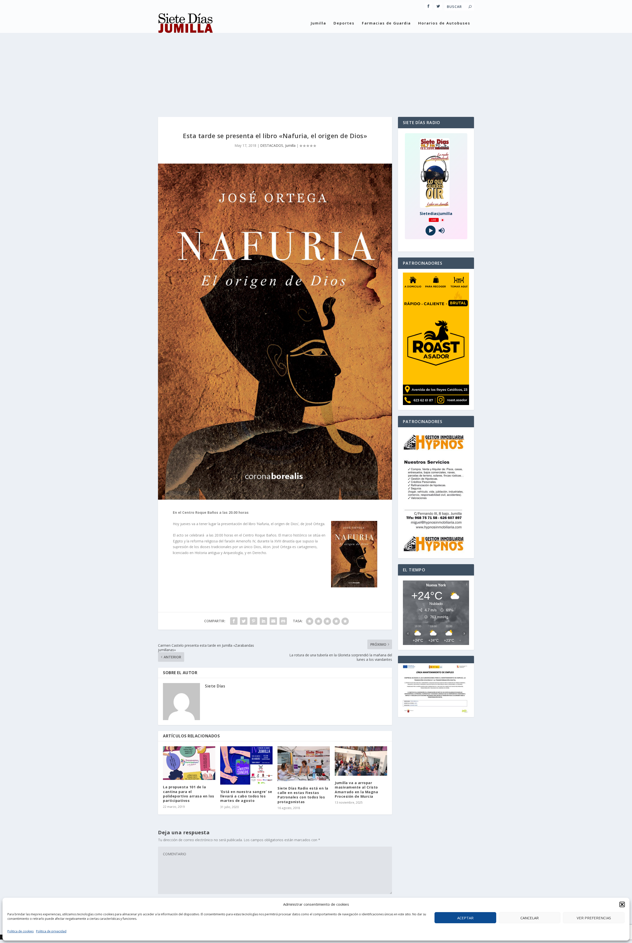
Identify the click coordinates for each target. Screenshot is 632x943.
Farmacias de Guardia (386, 23)
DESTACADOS (271, 145)
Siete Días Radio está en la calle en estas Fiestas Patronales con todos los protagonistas (302, 795)
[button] (622, 904)
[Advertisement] (316, 70)
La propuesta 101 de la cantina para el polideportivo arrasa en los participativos (188, 794)
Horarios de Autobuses (444, 23)
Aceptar (465, 917)
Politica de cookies (20, 931)
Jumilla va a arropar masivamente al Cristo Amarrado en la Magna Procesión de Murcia (356, 789)
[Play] (430, 230)
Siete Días (215, 686)
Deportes (344, 23)
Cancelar (529, 917)
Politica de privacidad (51, 931)
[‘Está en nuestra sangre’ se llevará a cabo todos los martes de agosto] (246, 765)
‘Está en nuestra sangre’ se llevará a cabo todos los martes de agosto (246, 796)
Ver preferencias (594, 917)
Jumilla (318, 23)
